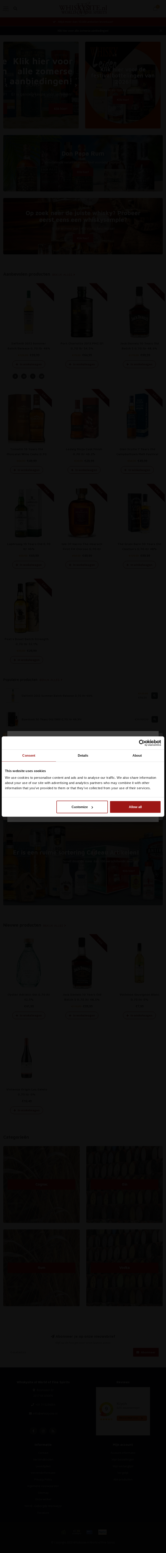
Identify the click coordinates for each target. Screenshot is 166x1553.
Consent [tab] (28, 755)
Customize (80, 807)
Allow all (135, 807)
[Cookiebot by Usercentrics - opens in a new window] (142, 742)
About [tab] (137, 755)
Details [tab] (83, 755)
